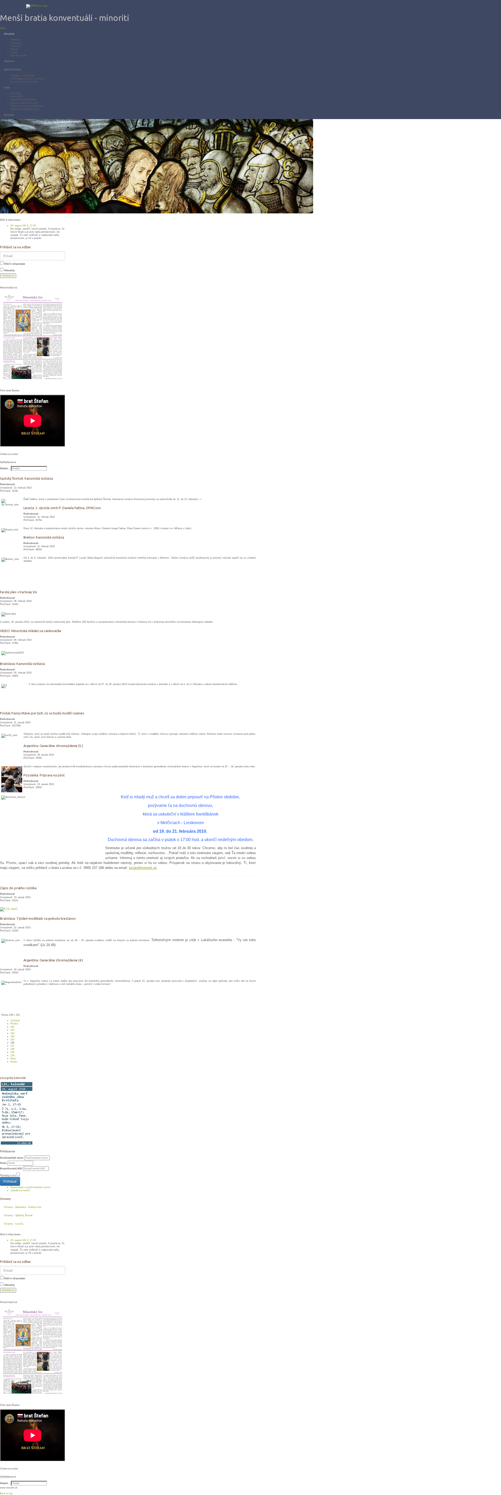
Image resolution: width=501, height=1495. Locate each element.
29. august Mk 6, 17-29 (23, 225)
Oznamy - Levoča (13, 1223)
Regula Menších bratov (23, 99)
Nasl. (13, 1058)
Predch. (14, 1023)
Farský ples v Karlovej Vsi (18, 592)
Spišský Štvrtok (18, 55)
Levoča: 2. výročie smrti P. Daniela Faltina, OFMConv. (62, 508)
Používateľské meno (11, 1158)
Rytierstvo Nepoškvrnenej (24, 109)
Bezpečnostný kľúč (11, 1168)
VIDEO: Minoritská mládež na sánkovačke (30, 631)
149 (12, 1052)
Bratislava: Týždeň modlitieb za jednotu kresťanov (38, 918)
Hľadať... (5, 468)
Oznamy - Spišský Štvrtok (18, 1215)
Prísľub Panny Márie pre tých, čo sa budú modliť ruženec (42, 713)
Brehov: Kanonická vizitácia (43, 537)
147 (12, 1046)
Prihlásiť (10, 1181)
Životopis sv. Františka (22, 75)
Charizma (15, 93)
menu (3, 28)
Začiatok (15, 1020)
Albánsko (15, 39)
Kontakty (9, 115)
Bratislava (16, 43)
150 (12, 1055)
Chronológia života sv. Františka (27, 78)
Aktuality (9, 34)
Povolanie (9, 61)
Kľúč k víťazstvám (14, 264)
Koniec (14, 1061)
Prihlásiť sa (8, 275)
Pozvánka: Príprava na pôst (44, 775)
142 (12, 1030)
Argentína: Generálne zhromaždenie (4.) (53, 960)
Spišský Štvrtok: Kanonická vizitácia (26, 478)
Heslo (3, 1163)
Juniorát (15, 46)
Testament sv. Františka (24, 82)
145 (12, 1039)
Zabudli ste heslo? (20, 1190)
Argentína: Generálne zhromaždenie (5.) (53, 746)
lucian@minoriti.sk (143, 868)
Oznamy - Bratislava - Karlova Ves (22, 1207)
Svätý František (12, 69)
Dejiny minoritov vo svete (24, 103)
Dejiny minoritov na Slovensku (27, 106)
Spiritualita (16, 96)
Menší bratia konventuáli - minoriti (64, 17)
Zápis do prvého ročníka (18, 888)
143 (12, 1033)
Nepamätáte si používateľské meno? (30, 1187)
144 (12, 1036)
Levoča (14, 52)
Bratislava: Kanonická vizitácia (22, 663)
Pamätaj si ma (8, 1175)
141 (12, 1027)
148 (12, 1049)
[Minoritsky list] (32, 337)
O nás (7, 87)
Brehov (14, 49)
